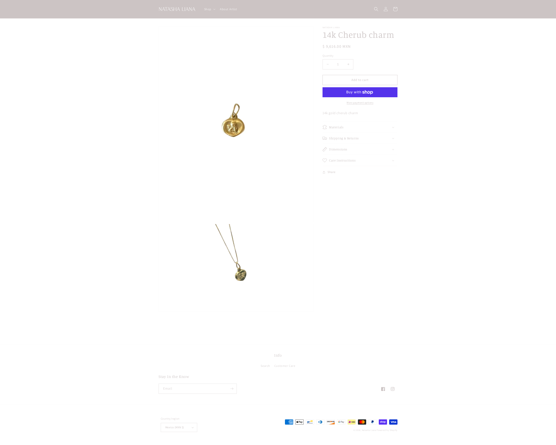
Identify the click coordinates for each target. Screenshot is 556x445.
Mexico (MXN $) (174, 427)
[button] (209, 9)
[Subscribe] (232, 389)
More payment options (360, 102)
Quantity (328, 56)
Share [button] (332, 172)
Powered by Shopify (387, 430)
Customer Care (284, 366)
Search (265, 366)
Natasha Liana (369, 430)
